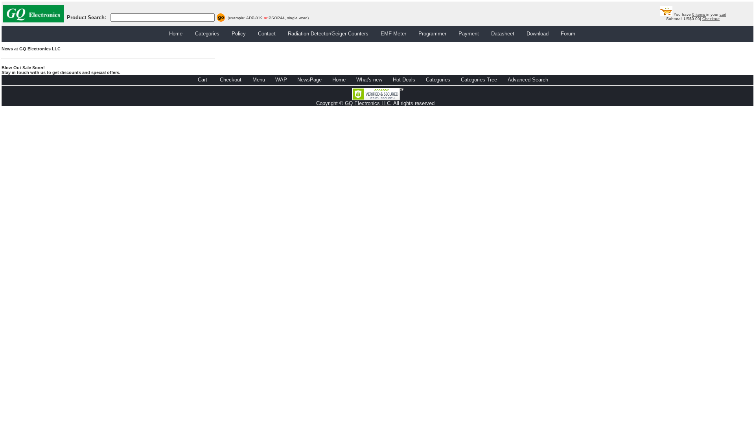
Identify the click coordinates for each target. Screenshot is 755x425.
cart (723, 14)
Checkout (711, 19)
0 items (699, 14)
